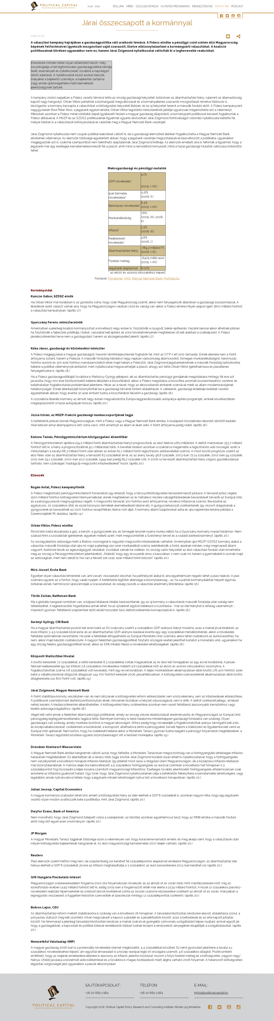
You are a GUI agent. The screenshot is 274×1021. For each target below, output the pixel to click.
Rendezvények (202, 6)
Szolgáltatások (147, 6)
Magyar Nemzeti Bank (147, 278)
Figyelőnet (115, 278)
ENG (97, 6)
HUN (90, 6)
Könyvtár (222, 6)
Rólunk (118, 6)
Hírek (129, 6)
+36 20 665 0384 (97, 993)
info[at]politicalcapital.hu (211, 993)
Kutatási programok (175, 6)
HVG (127, 278)
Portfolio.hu (171, 278)
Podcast (237, 6)
